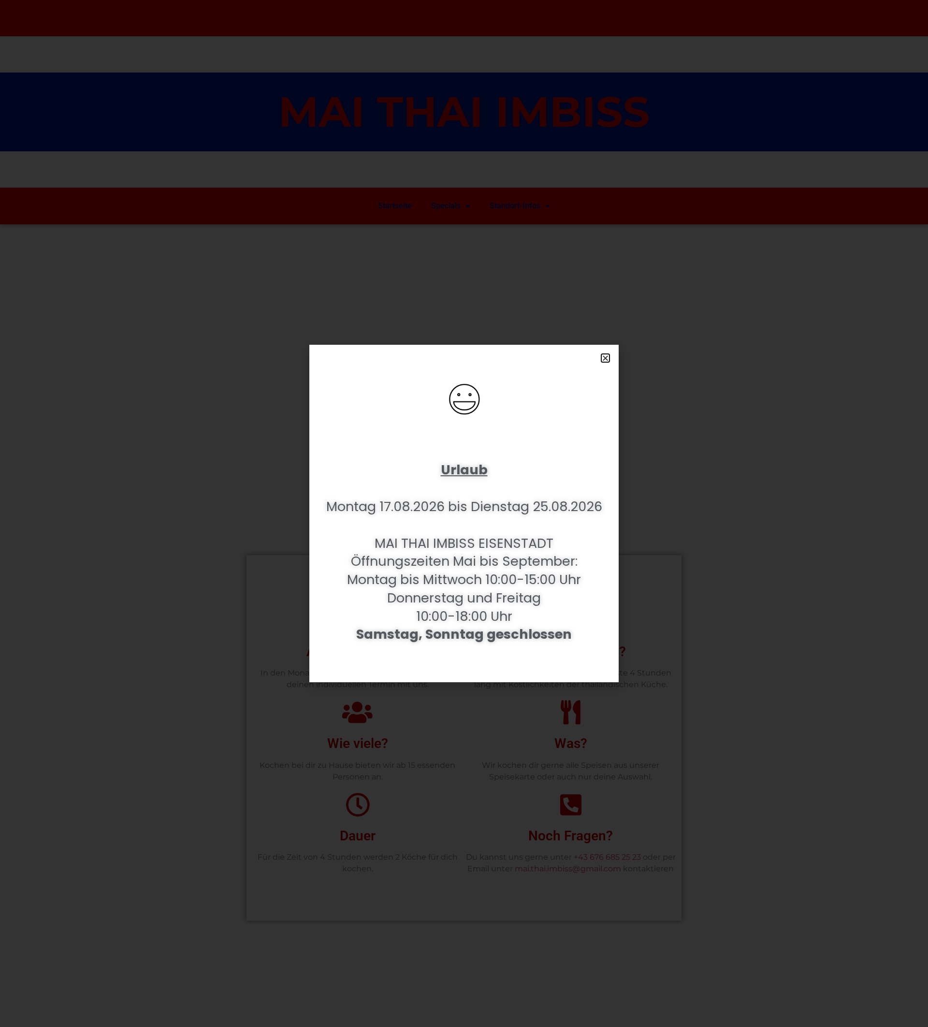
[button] (605, 358)
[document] (464, 513)
